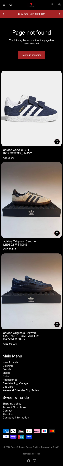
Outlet (6, 376)
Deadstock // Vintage (15, 383)
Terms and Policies (31, 454)
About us (8, 414)
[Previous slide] (3, 14)
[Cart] (59, 4)
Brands (7, 369)
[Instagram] (34, 461)
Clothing (8, 365)
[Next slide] (59, 14)
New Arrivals (10, 362)
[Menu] (3, 5)
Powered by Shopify (50, 447)
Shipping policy (12, 403)
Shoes (6, 372)
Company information (16, 417)
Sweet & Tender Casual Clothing (25, 447)
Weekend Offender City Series (21, 390)
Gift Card (8, 386)
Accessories (10, 379)
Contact (7, 410)
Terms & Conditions (14, 407)
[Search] (10, 4)
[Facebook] (29, 461)
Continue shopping (32, 55)
